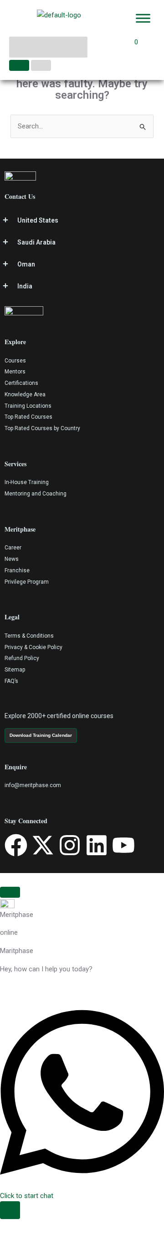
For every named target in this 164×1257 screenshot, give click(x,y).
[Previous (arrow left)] (10, 1251)
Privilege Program (27, 582)
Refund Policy (22, 658)
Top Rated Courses (28, 417)
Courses (15, 360)
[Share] (54, 1238)
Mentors (15, 371)
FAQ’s (11, 681)
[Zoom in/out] (10, 1238)
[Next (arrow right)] (32, 1251)
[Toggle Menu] (143, 18)
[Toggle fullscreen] (32, 1238)
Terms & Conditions (29, 636)
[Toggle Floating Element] (10, 1210)
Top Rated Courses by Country (42, 428)
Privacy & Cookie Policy (33, 647)
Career (13, 547)
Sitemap (15, 669)
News (12, 559)
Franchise (17, 570)
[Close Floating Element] (10, 892)
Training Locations (28, 406)
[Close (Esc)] (76, 1238)
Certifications (21, 383)
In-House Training (27, 482)
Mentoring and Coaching (36, 493)
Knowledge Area (25, 394)
